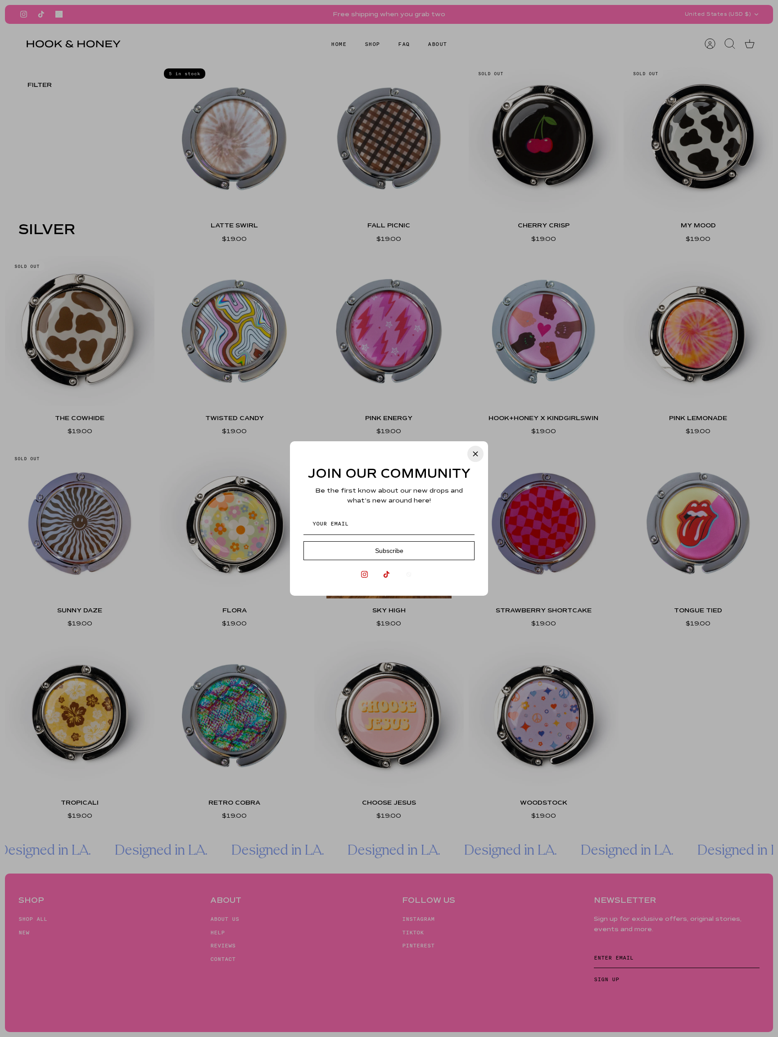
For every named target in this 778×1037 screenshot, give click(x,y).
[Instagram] (364, 574)
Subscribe (389, 550)
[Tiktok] (386, 574)
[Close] (475, 454)
